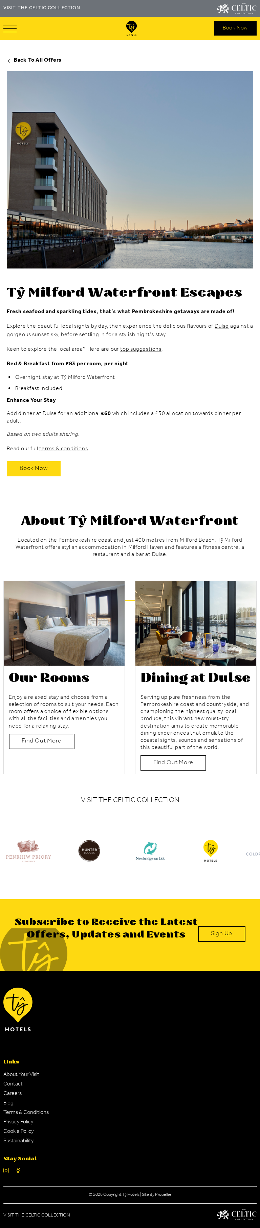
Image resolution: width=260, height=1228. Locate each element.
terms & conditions (63, 449)
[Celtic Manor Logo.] (237, 1216)
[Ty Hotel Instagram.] (6, 1172)
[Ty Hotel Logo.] (89, 856)
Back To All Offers (38, 60)
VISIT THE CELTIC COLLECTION (41, 8)
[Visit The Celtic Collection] (237, 8)
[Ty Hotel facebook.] (18, 1172)
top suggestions (140, 349)
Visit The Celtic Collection (36, 1215)
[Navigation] (10, 28)
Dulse (222, 326)
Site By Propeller (156, 1195)
